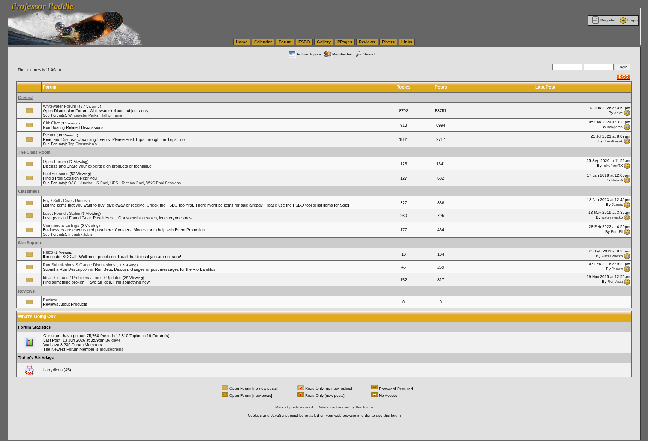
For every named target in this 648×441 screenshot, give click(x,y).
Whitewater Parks (83, 115)
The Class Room (34, 152)
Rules (48, 252)
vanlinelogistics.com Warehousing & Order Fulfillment (464, 4)
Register (608, 20)
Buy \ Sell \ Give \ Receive (66, 200)
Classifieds (29, 191)
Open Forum (54, 161)
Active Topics (309, 54)
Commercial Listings (61, 225)
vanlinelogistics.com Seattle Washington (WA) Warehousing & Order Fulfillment (215, 4)
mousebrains (111, 349)
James (617, 204)
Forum (285, 42)
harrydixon (53, 370)
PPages (345, 42)
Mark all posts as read (294, 407)
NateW (617, 180)
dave (618, 112)
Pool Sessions (56, 173)
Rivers (388, 42)
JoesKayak (613, 141)
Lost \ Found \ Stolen (61, 213)
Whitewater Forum (59, 106)
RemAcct (615, 281)
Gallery (324, 42)
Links (406, 42)
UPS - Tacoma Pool (127, 183)
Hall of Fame (111, 115)
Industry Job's (80, 234)
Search (369, 54)
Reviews (367, 42)
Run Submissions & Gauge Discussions (79, 264)
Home (242, 42)
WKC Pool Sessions (163, 183)
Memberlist (342, 54)
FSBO (304, 42)
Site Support (30, 242)
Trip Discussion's (82, 144)
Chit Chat (51, 123)
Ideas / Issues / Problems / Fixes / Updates (82, 277)
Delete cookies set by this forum (345, 407)
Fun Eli (617, 232)
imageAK (615, 127)
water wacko (612, 217)
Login (632, 20)
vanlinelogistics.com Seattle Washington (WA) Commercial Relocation (352, 4)
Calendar (263, 42)
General (25, 97)
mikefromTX (613, 166)
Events (49, 135)
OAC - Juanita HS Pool (88, 183)
